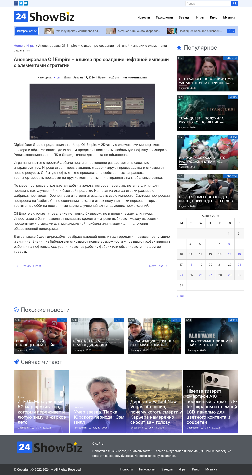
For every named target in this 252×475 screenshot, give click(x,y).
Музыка (229, 17)
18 (191, 264)
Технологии (164, 17)
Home (18, 46)
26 (201, 275)
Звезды (184, 17)
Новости (143, 17)
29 (230, 275)
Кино (213, 17)
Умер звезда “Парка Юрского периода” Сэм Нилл (99, 417)
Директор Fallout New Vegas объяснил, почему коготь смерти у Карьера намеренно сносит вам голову (156, 412)
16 (239, 254)
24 (181, 275)
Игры (200, 17)
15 (229, 254)
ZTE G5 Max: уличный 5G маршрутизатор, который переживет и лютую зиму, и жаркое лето (42, 412)
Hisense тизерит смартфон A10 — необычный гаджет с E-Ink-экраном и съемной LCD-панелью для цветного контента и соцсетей (212, 406)
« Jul (180, 296)
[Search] (234, 3)
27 (210, 275)
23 (239, 264)
